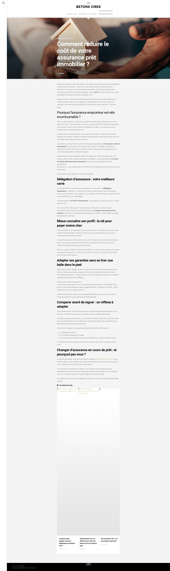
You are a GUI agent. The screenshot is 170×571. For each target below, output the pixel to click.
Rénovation (83, 14)
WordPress (22, 568)
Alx (34, 568)
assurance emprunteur (105, 359)
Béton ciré (93, 14)
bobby (61, 73)
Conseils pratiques (106, 14)
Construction (71, 14)
